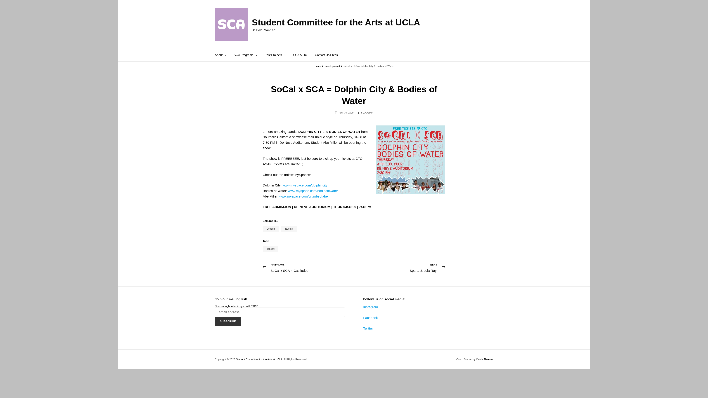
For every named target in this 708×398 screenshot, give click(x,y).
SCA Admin (367, 112)
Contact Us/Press (326, 55)
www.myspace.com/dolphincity (304, 185)
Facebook (370, 318)
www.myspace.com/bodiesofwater (313, 191)
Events (289, 228)
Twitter (368, 328)
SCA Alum (300, 55)
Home (318, 66)
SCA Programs (243, 55)
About (219, 55)
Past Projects (273, 55)
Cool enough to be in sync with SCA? (236, 306)
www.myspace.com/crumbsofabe (303, 196)
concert (271, 248)
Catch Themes (484, 359)
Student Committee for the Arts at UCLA (336, 22)
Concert (271, 228)
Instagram (370, 307)
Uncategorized (332, 66)
